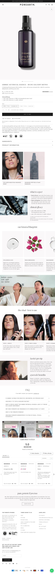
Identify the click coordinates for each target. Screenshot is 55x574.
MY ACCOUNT (42, 526)
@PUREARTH (15, 550)
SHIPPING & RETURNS (44, 519)
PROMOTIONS (24, 519)
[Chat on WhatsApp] (52, 570)
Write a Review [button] (47, 453)
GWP (22, 515)
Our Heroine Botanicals (46, 517)
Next (54, 473)
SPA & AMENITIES (25, 525)
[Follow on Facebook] (2, 563)
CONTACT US (42, 528)
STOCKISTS (42, 515)
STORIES (23, 530)
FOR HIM (23, 517)
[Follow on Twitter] (6, 563)
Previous (1, 473)
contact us (36, 393)
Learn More (27, 503)
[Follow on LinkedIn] (16, 563)
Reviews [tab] (5, 455)
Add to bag (27, 114)
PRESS (22, 528)
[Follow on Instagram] (9, 563)
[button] (13, 483)
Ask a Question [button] (35, 453)
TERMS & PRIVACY (43, 522)
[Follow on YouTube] (13, 563)
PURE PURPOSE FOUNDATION (28, 532)
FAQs (40, 524)
